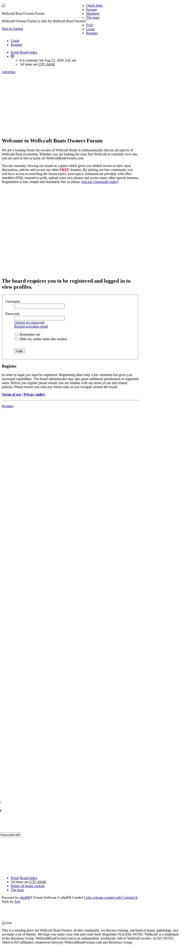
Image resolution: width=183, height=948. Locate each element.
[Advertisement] (52, 101)
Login (15, 41)
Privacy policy (34, 394)
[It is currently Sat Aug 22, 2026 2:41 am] (12, 56)
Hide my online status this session (43, 339)
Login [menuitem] (90, 29)
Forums (91, 9)
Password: (12, 314)
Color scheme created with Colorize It (110, 897)
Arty (17, 901)
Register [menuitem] (92, 33)
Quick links (94, 5)
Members (92, 13)
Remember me (29, 334)
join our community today (99, 182)
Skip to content (12, 29)
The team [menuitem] (92, 17)
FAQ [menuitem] (89, 25)
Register (16, 45)
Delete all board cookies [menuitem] (28, 886)
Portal (15, 52)
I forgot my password (29, 322)
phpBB (25, 897)
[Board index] (3, 6)
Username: (13, 301)
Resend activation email (31, 326)
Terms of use (11, 394)
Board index (28, 878)
